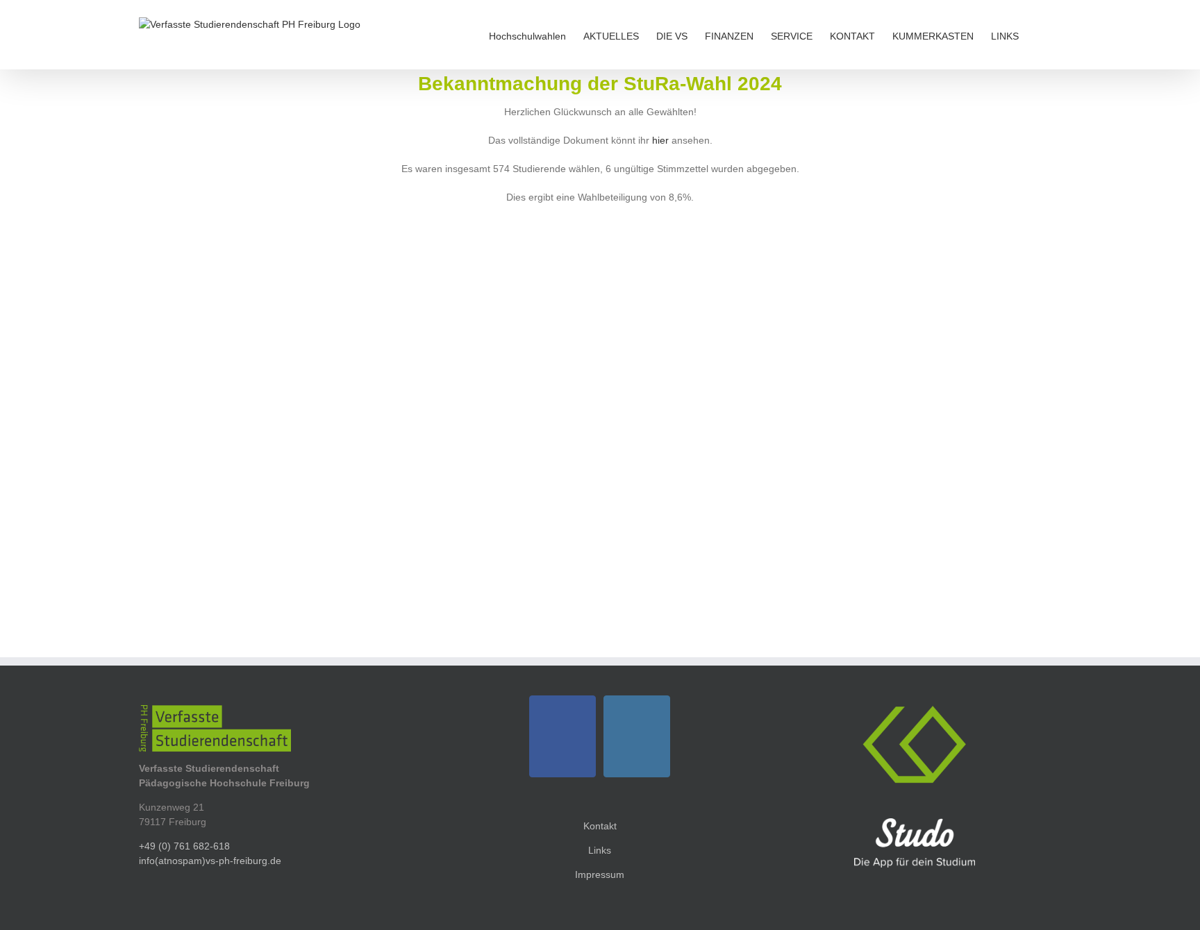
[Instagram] (636, 736)
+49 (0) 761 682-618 (184, 846)
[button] (1040, 34)
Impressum (599, 874)
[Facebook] (562, 736)
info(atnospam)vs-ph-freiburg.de (210, 860)
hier (660, 140)
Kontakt (600, 825)
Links (599, 850)
